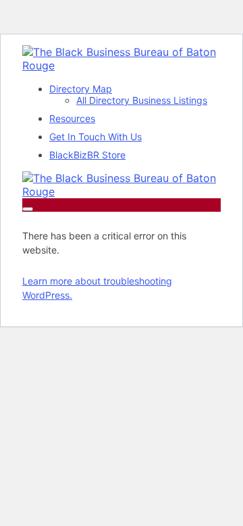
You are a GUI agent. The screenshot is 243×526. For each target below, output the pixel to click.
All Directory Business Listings (141, 100)
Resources (72, 118)
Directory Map (80, 88)
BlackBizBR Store (87, 154)
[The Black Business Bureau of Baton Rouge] (121, 65)
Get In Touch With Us (95, 136)
